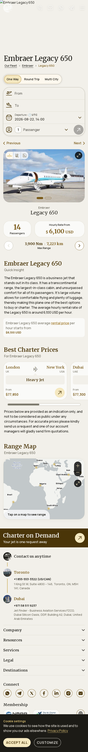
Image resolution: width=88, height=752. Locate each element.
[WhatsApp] (7, 693)
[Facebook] (44, 693)
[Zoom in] (77, 465)
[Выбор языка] (81, 714)
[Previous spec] (8, 245)
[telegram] (71, 7)
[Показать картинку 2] (48, 198)
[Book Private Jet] (80, 538)
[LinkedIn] (56, 693)
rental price (60, 323)
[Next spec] (79, 245)
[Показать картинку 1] (40, 198)
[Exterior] (9, 155)
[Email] (81, 693)
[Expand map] (77, 483)
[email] (50, 7)
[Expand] (79, 117)
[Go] (78, 130)
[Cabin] (17, 155)
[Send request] (60, 393)
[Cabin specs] (24, 155)
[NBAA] (16, 714)
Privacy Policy (58, 730)
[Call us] (39, 7)
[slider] (44, 404)
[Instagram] (68, 693)
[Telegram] (20, 693)
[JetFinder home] (7, 7)
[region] (44, 489)
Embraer (27, 66)
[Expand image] (78, 155)
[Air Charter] (46, 714)
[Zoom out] (77, 472)
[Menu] (82, 7)
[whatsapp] (61, 7)
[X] (32, 693)
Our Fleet (11, 66)
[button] (13, 502)
